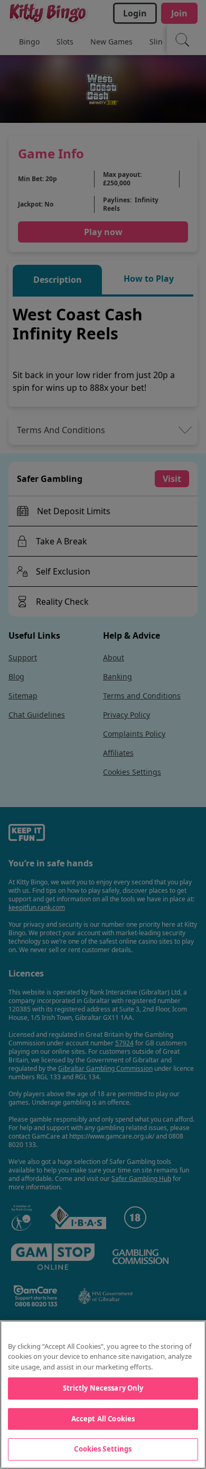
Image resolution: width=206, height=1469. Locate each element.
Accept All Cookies (103, 1418)
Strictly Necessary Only (103, 1388)
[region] (103, 1394)
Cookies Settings (103, 1449)
